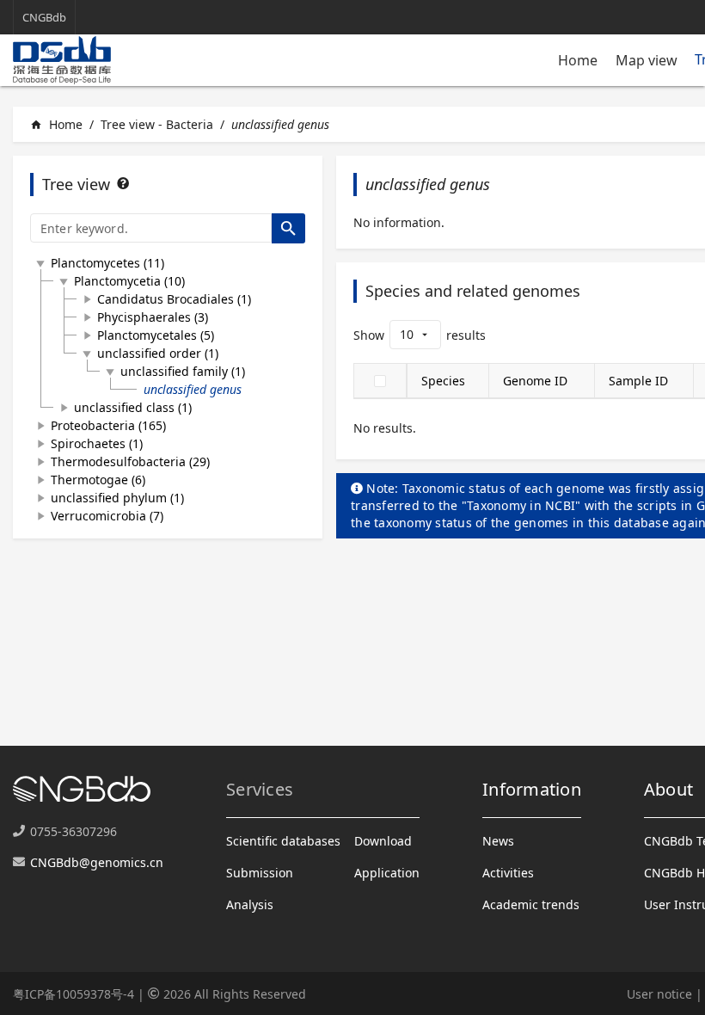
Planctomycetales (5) (155, 335)
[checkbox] (380, 381)
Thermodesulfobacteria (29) (130, 461)
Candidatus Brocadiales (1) (174, 299)
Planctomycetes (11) (107, 263)
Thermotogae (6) (98, 479)
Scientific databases (283, 841)
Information (531, 789)
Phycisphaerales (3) (152, 317)
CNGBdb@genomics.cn (96, 862)
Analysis (249, 904)
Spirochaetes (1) (97, 443)
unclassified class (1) (133, 407)
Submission (259, 872)
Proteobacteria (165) (108, 425)
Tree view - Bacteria (157, 124)
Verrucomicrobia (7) (107, 516)
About (668, 789)
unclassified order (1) (157, 353)
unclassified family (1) (182, 371)
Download (383, 841)
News (498, 841)
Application (387, 872)
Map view (646, 60)
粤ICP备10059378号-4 (73, 994)
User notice (659, 994)
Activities (508, 872)
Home (578, 60)
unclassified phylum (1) (117, 497)
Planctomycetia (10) (129, 281)
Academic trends (530, 904)
